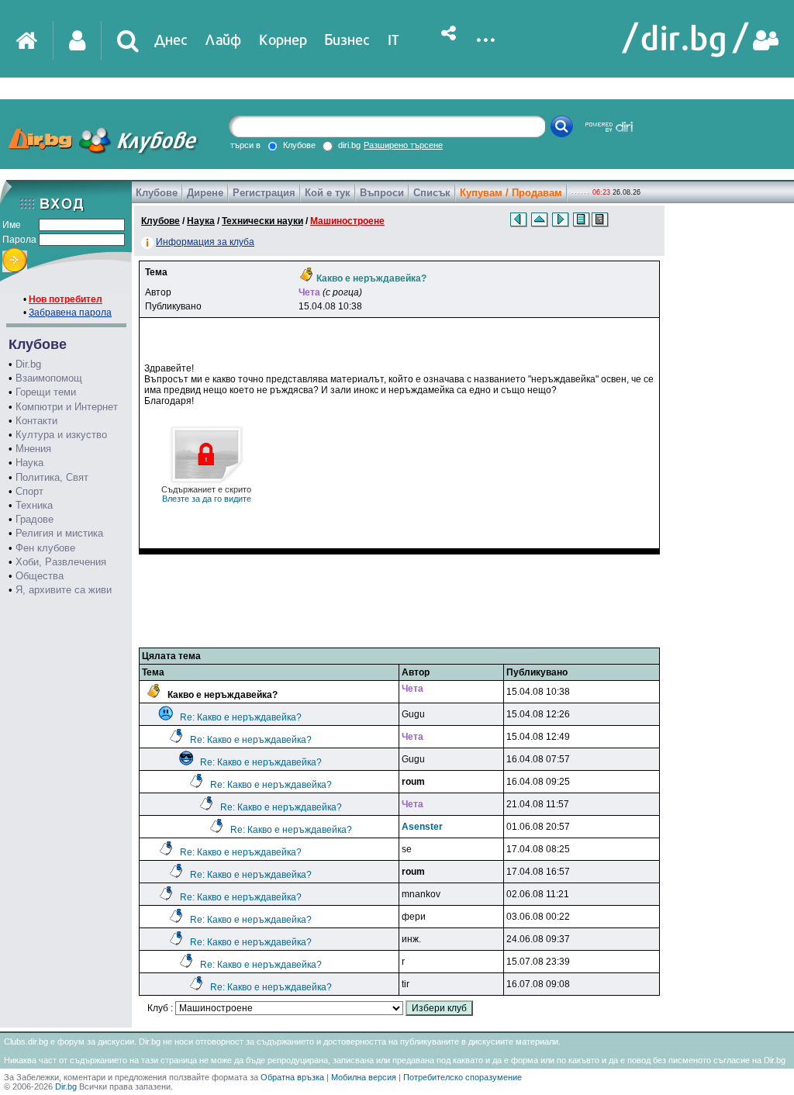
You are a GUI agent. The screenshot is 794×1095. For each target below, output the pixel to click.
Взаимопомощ (49, 378)
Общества (40, 576)
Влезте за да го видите (206, 494)
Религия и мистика (59, 533)
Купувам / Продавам (511, 193)
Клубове (157, 193)
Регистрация (264, 193)
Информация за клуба (205, 242)
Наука (29, 462)
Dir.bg (28, 364)
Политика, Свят (52, 477)
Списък (432, 193)
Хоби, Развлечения (61, 562)
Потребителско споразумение (462, 1077)
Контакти (36, 421)
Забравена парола (70, 312)
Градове (35, 519)
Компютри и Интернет (67, 407)
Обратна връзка (292, 1077)
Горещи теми (46, 392)
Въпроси (382, 193)
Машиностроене (347, 221)
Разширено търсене (403, 145)
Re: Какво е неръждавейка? (241, 717)
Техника (34, 505)
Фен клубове (45, 548)
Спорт (29, 491)
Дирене (205, 193)
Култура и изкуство (61, 434)
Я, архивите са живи (64, 590)
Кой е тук (327, 193)
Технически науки (262, 221)
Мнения (33, 448)
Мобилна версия (363, 1077)
